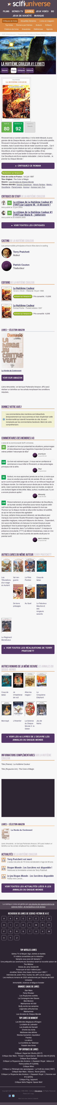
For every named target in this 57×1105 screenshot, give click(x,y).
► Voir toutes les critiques (28, 225)
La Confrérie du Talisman (29, 1042)
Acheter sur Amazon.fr (22, 296)
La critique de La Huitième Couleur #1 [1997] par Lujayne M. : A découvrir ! (32, 203)
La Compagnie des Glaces (28, 998)
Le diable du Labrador (28, 1024)
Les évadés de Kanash (28, 1027)
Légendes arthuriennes (28, 1008)
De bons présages (17, 604)
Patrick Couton (21, 264)
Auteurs (39, 25)
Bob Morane (28, 1001)
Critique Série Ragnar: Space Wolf (28, 1082)
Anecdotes (26, 29)
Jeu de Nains (39, 722)
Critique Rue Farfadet (28, 1058)
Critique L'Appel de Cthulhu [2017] (28, 1053)
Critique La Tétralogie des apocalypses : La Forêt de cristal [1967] (29, 1069)
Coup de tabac (40, 578)
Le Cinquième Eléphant (41, 695)
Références (38, 29)
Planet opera (17, 187)
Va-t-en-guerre (16, 578)
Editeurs (48, 25)
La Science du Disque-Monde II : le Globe (29, 724)
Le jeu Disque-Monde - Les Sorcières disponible (30, 875)
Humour (26, 187)
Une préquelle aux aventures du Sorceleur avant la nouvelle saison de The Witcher (29, 962)
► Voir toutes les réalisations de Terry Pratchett (28, 649)
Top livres (9, 25)
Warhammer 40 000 (28, 1003)
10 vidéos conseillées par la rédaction (28, 956)
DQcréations (38, 1091)
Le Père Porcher (28, 578)
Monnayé (5, 720)
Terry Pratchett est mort (19, 859)
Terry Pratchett (21, 251)
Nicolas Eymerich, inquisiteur (28, 1035)
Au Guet (28, 603)
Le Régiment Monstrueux (6, 638)
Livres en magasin (46, 21)
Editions (30, 69)
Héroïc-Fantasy (39, 184)
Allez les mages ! (28, 693)
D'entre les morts (28, 1029)
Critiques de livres (10, 21)
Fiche (14, 70)
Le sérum (28, 1040)
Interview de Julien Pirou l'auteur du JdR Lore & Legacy (29, 974)
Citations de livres (11, 29)
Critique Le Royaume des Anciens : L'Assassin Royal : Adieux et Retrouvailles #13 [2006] (28, 1062)
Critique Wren (28, 1066)
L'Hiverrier (17, 720)
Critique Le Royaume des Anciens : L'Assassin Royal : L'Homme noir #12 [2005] (28, 1075)
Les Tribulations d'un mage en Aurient (6, 581)
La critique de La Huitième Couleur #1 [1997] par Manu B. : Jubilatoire (32, 213)
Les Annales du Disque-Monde (21, 182)
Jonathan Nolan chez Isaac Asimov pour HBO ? (28, 972)
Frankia (29, 1037)
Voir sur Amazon (12, 377)
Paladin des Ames (28, 1045)
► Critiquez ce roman (28, 165)
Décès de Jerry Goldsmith (28, 967)
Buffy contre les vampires (28, 1006)
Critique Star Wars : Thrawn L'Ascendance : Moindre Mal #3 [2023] (28, 1055)
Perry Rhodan (28, 993)
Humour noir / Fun (38, 187)
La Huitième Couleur (23, 288)
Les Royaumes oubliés (28, 995)
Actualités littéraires (28, 21)
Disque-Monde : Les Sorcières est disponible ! (29, 867)
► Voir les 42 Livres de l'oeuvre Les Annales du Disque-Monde (28, 738)
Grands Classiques (24, 184)
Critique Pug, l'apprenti (28, 1079)
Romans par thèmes (24, 25)
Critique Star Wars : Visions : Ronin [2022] (28, 1071)
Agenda (49, 29)
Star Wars (28, 990)
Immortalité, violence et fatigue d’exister (28, 982)
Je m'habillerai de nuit (17, 695)
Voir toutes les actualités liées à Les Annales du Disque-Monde (28, 888)
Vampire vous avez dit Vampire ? (29, 959)
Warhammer (28, 1011)
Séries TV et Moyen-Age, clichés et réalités (28, 953)
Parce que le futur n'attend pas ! (28, 969)
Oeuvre (4, 70)
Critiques (21, 69)
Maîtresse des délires (28, 1032)
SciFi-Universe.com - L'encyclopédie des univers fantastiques (28, 4)
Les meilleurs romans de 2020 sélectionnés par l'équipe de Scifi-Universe (28, 978)
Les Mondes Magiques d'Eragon (28, 1021)
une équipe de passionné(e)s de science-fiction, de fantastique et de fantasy (33, 905)
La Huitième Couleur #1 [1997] (23, 64)
